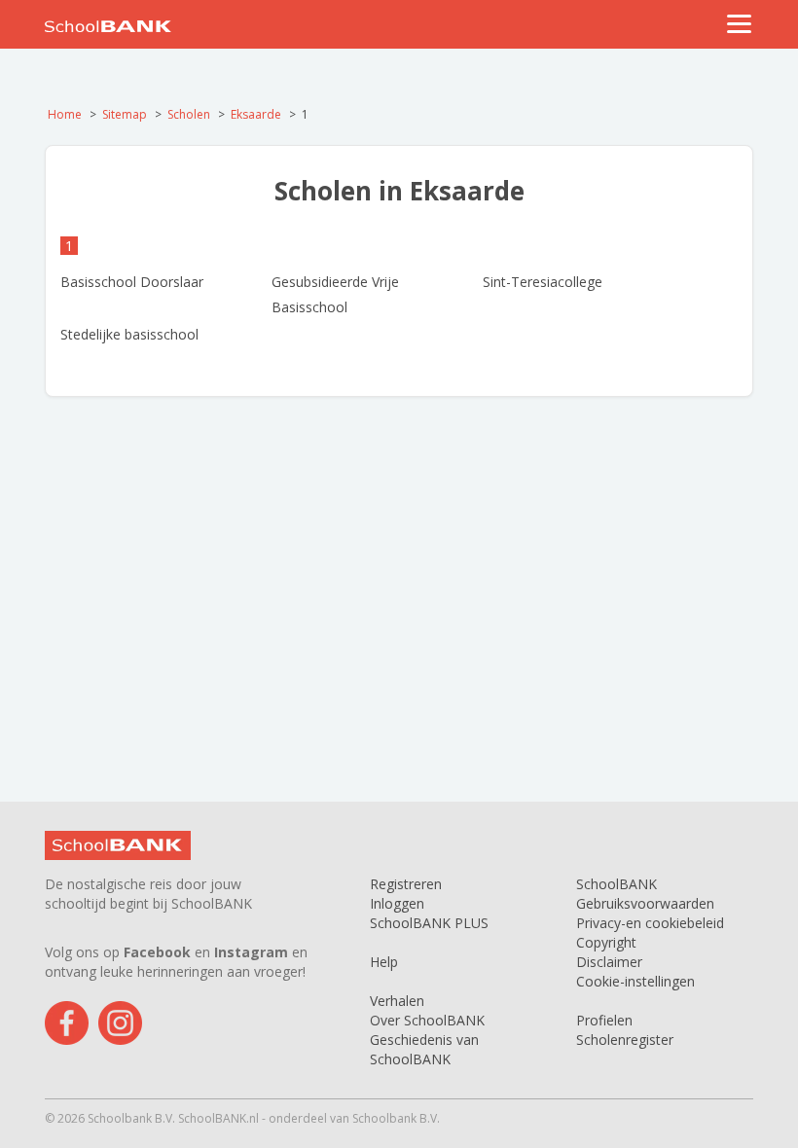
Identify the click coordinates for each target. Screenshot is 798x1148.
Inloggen (397, 903)
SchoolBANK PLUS (429, 923)
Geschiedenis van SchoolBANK (424, 1049)
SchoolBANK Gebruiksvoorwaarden (645, 894)
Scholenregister (624, 1039)
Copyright (606, 942)
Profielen (604, 1020)
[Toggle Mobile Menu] (739, 24)
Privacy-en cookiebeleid (650, 923)
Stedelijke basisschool (129, 334)
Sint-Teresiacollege (542, 281)
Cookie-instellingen (635, 981)
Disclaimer (609, 961)
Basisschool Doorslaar (131, 281)
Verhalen (397, 1000)
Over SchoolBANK (427, 1020)
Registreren (406, 884)
